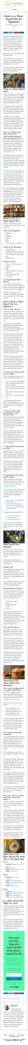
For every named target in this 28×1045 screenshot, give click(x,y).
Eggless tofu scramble (17, 892)
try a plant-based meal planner (12, 522)
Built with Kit (14, 987)
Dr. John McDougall (8, 172)
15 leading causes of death (13, 592)
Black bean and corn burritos (17, 869)
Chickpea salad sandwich (16, 880)
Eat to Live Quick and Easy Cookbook (15, 507)
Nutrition (13, 998)
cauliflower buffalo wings (9, 486)
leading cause (6, 659)
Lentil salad (12, 867)
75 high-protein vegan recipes (13, 515)
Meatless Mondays (15, 349)
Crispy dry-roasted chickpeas (17, 897)
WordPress (15, 1040)
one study (20, 761)
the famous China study (16, 191)
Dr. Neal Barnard (7, 174)
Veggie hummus (14, 871)
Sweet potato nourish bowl (16, 893)
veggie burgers (11, 424)
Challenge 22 (11, 365)
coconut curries (7, 484)
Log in (20, 1040)
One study (21, 573)
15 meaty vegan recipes (11, 517)
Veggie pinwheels (14, 885)
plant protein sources (17, 703)
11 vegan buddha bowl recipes (13, 519)
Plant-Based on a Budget (9, 790)
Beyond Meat (6, 101)
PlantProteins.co (14, 4)
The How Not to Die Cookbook (13, 500)
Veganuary (6, 358)
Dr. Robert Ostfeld (14, 116)
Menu (15, 9)
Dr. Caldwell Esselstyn (18, 172)
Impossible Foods (16, 99)
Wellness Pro (15, 1039)
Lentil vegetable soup (15, 895)
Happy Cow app (17, 820)
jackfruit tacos (14, 484)
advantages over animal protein (11, 699)
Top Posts (18, 998)
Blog (10, 998)
